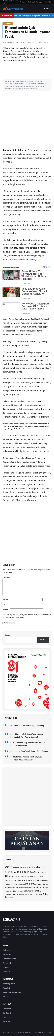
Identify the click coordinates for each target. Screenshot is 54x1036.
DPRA (19, 880)
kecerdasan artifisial (12, 158)
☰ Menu (46, 8)
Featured (7, 963)
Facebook (23, 2)
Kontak (6, 996)
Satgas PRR (31, 894)
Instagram (39, 2)
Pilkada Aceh (8, 891)
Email (6, 604)
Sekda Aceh (39, 894)
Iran (46, 880)
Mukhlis (36, 884)
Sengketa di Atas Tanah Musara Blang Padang (29, 751)
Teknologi (7, 23)
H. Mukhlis (34, 880)
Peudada (32, 888)
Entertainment (9, 958)
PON (34, 891)
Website (6, 609)
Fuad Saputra (12, 42)
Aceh (9, 867)
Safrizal (24, 894)
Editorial (7, 950)
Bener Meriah (42, 872)
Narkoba (42, 884)
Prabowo (8, 894)
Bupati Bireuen (26, 876)
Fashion (6, 971)
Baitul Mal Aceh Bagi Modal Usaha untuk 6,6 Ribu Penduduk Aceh (28, 744)
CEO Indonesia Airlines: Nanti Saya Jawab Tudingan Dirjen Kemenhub (27, 758)
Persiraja (26, 888)
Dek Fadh (13, 880)
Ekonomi (7, 954)
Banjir (13, 872)
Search (8, 635)
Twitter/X (31, 2)
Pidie (38, 887)
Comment (8, 577)
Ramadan (15, 894)
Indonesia (41, 880)
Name (6, 599)
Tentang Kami (9, 983)
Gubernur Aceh (26, 880)
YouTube (48, 2)
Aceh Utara (31, 867)
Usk (12, 897)
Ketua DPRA (8, 884)
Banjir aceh (22, 872)
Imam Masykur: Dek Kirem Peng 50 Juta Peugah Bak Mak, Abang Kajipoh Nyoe (26, 735)
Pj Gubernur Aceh (18, 891)
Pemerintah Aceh (15, 887)
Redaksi (6, 988)
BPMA (18, 876)
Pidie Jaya (44, 888)
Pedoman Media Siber (12, 992)
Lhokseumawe (16, 884)
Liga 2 (23, 884)
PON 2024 (39, 891)
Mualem (29, 884)
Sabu (20, 894)
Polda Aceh (27, 891)
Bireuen (10, 876)
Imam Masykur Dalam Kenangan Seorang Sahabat (27, 727)
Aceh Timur (23, 868)
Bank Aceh (34, 872)
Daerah (6, 967)
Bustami (34, 877)
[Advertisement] (27, 120)
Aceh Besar (16, 868)
